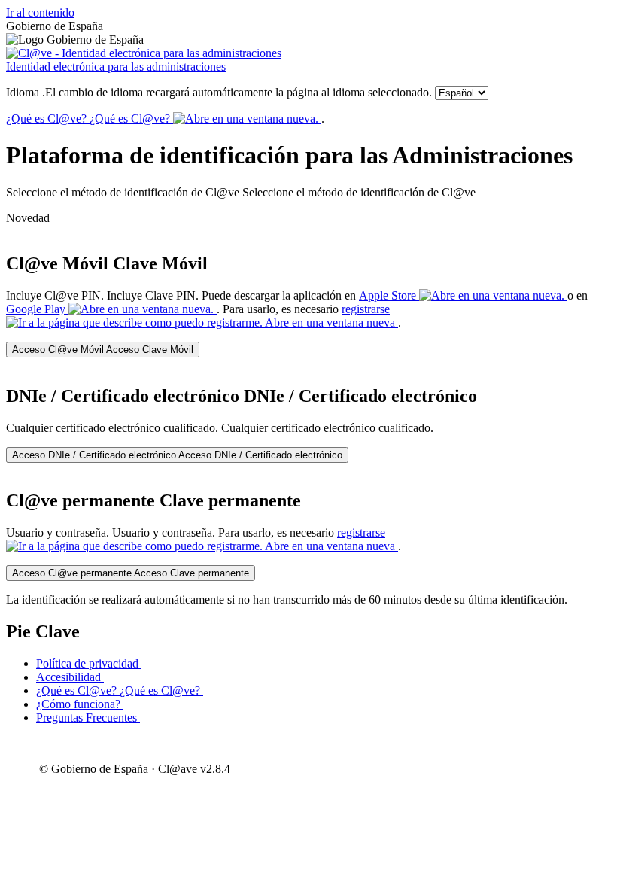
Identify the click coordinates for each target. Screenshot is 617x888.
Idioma (219, 92)
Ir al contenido (40, 12)
